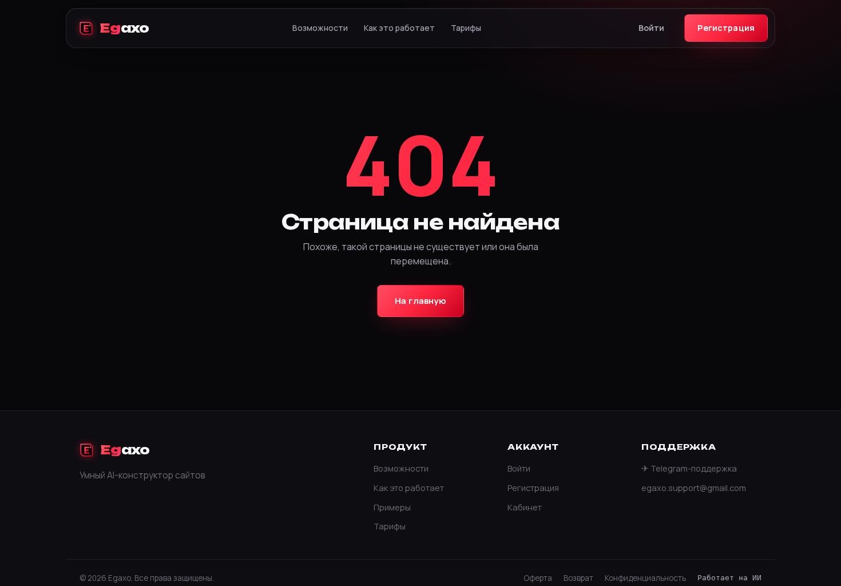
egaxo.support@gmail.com (693, 487)
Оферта (537, 578)
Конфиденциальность (645, 578)
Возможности (320, 27)
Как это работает (399, 27)
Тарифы (466, 27)
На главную (420, 301)
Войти (651, 27)
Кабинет (524, 507)
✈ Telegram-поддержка (689, 468)
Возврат (578, 578)
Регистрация (726, 27)
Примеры (392, 507)
